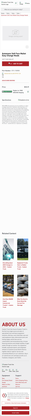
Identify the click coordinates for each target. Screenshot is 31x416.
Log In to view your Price (8, 80)
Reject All (15, 408)
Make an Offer (6, 384)
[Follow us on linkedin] (10, 370)
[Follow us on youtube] (17, 370)
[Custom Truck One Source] (7, 3)
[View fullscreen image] (27, 47)
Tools (13, 13)
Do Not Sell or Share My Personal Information (15, 403)
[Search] (2, 9)
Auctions (4, 386)
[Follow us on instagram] (13, 370)
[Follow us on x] (7, 370)
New (3, 378)
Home (2, 13)
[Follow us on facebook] (3, 370)
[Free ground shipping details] (28, 91)
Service (18, 386)
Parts (7, 13)
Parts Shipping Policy (21, 380)
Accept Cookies (15, 413)
